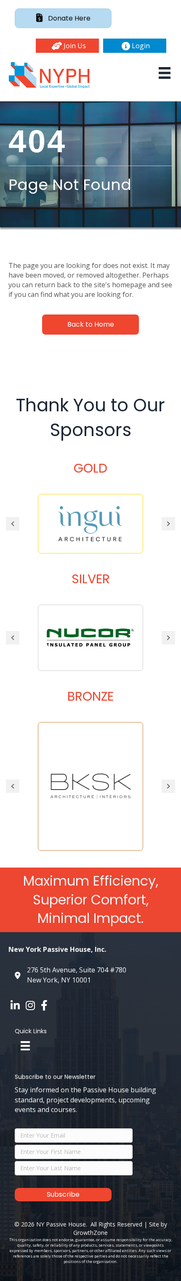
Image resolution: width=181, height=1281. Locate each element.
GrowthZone (90, 1233)
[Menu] (164, 73)
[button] (67, 46)
